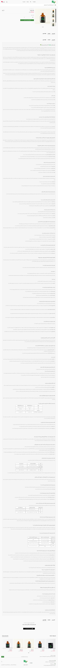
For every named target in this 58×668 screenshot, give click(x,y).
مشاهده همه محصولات (5, 635)
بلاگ (30, 1)
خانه (54, 5)
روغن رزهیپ (45, 5)
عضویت (3, 656)
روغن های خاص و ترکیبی (13, 664)
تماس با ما (24, 1)
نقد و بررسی (53, 33)
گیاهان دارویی (3, 664)
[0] (2, 2)
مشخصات (49, 33)
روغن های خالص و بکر (50, 5)
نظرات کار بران (44, 33)
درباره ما (28, 1)
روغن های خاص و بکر (7, 664)
